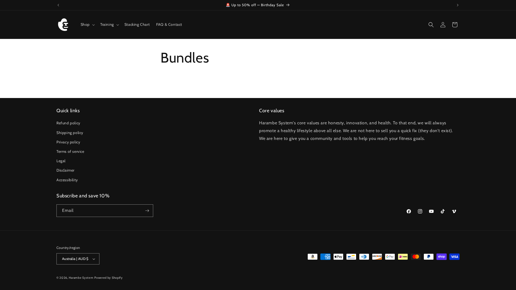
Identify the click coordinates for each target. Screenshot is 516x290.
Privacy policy (68, 142)
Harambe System (81, 278)
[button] (87, 24)
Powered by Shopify (108, 278)
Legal (61, 160)
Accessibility (67, 179)
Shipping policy (69, 132)
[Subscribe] (147, 210)
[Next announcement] (458, 5)
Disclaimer (65, 170)
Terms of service (70, 151)
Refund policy (68, 123)
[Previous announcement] (58, 5)
